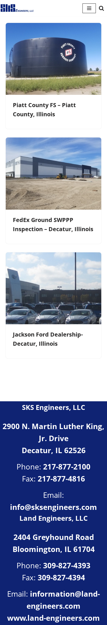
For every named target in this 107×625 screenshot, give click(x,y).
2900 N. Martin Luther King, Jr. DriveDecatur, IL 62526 (53, 438)
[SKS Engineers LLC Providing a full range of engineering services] (17, 8)
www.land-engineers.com (53, 618)
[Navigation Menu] (89, 8)
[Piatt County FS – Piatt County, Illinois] (53, 59)
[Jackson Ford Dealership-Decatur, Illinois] (53, 288)
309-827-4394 (61, 577)
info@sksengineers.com (53, 507)
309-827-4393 (66, 565)
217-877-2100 (66, 466)
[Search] (101, 8)
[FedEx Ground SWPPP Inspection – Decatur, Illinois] (53, 173)
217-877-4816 (61, 478)
